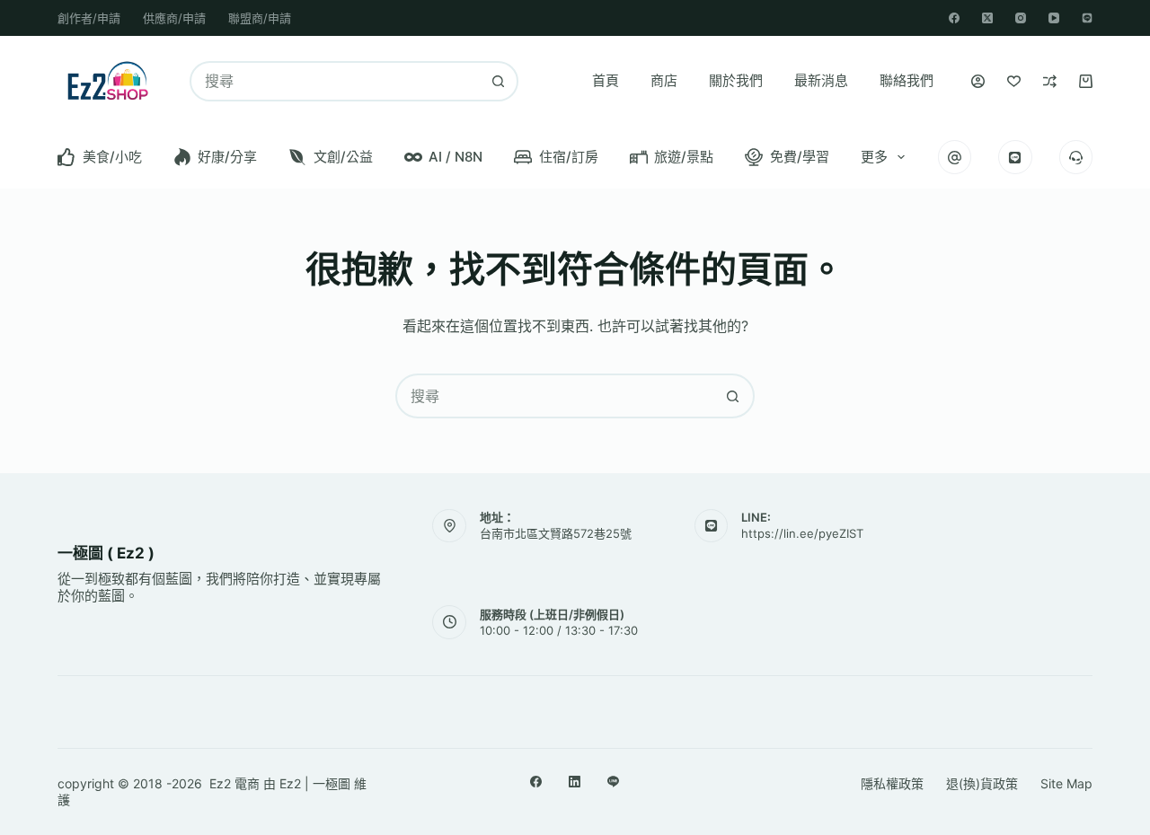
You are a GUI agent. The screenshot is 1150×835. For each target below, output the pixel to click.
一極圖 (331, 783)
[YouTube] (1053, 18)
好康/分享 (227, 156)
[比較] (1050, 81)
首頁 (605, 80)
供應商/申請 (174, 18)
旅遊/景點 (683, 156)
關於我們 (736, 80)
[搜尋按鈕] (498, 81)
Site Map (1066, 783)
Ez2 (290, 783)
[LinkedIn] (574, 781)
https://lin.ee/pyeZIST (802, 533)
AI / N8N (455, 156)
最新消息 (821, 80)
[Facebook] (954, 18)
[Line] (613, 781)
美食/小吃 (112, 156)
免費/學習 (799, 156)
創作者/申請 (89, 18)
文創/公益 (343, 156)
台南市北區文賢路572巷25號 (556, 533)
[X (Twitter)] (987, 18)
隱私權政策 (892, 783)
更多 (874, 156)
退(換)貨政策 (982, 783)
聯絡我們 (906, 80)
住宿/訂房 (568, 156)
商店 (663, 80)
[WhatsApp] (1087, 18)
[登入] (978, 81)
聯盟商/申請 (259, 18)
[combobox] (335, 81)
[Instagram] (1020, 18)
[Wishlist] (1014, 81)
